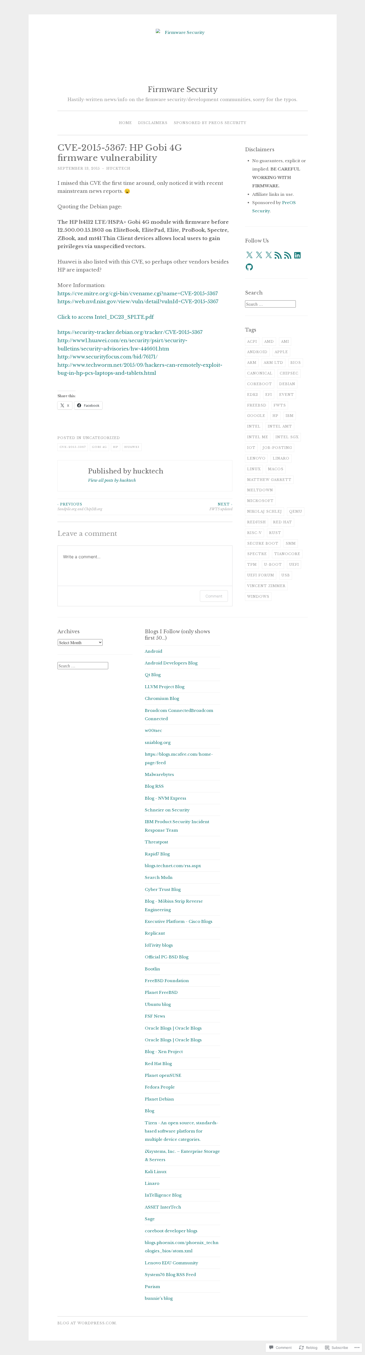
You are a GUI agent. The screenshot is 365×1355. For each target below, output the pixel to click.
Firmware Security (183, 89)
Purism (152, 1286)
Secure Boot (262, 543)
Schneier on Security (167, 809)
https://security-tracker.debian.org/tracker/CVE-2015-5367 (130, 332)
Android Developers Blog (171, 662)
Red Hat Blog (158, 1063)
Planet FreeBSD (161, 992)
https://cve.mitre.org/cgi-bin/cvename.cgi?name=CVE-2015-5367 (137, 294)
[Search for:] (270, 304)
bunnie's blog (159, 1298)
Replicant (155, 933)
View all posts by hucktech (112, 480)
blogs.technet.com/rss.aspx (173, 865)
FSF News (155, 1016)
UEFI (294, 565)
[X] (249, 255)
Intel (254, 426)
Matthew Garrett (269, 480)
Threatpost (156, 841)
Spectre (257, 554)
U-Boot (273, 565)
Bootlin (152, 968)
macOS (276, 469)
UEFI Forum (260, 575)
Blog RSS (154, 786)
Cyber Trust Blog (163, 889)
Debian (287, 384)
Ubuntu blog (158, 1004)
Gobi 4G (99, 447)
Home (125, 123)
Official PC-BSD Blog (166, 956)
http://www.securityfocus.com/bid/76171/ (107, 357)
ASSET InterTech (163, 1207)
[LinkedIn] (297, 255)
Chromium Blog (162, 698)
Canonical (260, 373)
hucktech (118, 168)
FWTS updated (220, 506)
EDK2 (252, 395)
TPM (252, 565)
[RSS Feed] (278, 255)
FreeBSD (256, 405)
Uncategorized (101, 438)
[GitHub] (249, 267)
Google (256, 416)
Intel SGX (287, 437)
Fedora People (160, 1087)
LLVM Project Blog (164, 686)
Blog (149, 1110)
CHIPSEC (289, 373)
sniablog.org (157, 742)
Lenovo (256, 458)
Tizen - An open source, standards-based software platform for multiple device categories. (181, 1131)
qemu (295, 511)
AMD (269, 342)
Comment (213, 596)
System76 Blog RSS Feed (170, 1274)
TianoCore (287, 554)
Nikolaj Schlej (264, 511)
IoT (251, 448)
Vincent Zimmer (266, 586)
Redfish (256, 522)
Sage (150, 1218)
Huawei (131, 447)
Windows (258, 597)
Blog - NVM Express (165, 798)
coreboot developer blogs (171, 1230)
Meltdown (260, 490)
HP (115, 447)
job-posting (277, 448)
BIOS (295, 363)
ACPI (252, 342)
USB (285, 575)
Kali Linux (155, 1171)
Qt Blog (153, 674)
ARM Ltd (273, 363)
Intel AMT (280, 426)
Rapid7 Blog (157, 853)
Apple (281, 352)
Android (257, 352)
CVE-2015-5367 (73, 447)
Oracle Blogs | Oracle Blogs (173, 1028)
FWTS (280, 405)
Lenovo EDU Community (171, 1262)
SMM (291, 543)
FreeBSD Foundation (167, 980)
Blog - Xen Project (164, 1051)
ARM (252, 363)
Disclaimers (153, 123)
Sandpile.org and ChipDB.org (79, 506)
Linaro (281, 458)
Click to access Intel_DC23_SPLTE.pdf (105, 317)
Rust (275, 533)
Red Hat (282, 522)
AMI (285, 342)
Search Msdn (159, 877)
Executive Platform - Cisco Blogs (178, 921)
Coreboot (259, 384)
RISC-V (254, 533)
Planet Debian (159, 1099)
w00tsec (153, 730)
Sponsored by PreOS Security (210, 123)
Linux (254, 469)
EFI (268, 395)
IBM (290, 416)
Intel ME (257, 437)
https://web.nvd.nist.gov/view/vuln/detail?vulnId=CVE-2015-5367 (137, 302)
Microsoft (260, 501)
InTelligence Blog (163, 1195)
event (286, 395)
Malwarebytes (159, 774)
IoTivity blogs (159, 945)
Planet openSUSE (163, 1075)
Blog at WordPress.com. (87, 1323)
